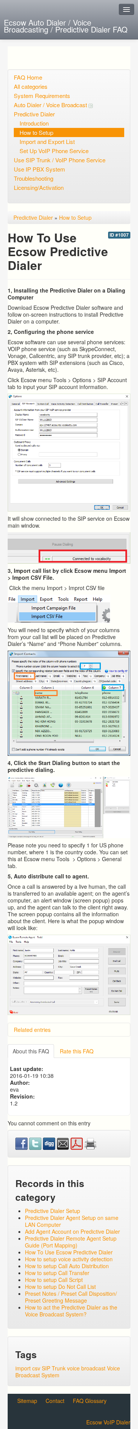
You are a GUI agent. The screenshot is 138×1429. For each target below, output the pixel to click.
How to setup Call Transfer (57, 1273)
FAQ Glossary (90, 1400)
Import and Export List (47, 141)
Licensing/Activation (39, 187)
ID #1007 (119, 235)
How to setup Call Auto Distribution (67, 1266)
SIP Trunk (54, 1368)
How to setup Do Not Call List (60, 1286)
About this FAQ (31, 1051)
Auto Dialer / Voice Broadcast (51, 105)
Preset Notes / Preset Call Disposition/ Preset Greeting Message (71, 1297)
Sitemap (27, 1400)
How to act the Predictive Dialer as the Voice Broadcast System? (71, 1310)
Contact (55, 1400)
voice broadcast (86, 1368)
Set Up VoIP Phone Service (54, 151)
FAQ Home (28, 77)
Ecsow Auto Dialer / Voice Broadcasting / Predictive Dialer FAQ (66, 26)
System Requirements (42, 96)
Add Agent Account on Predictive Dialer (72, 1231)
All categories (31, 86)
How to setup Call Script (54, 1279)
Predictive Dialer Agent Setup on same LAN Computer (71, 1221)
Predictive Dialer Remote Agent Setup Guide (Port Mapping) (71, 1241)
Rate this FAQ (77, 1051)
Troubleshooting (33, 178)
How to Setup (36, 132)
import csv (27, 1368)
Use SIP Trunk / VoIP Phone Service (59, 160)
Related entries (32, 1029)
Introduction (34, 123)
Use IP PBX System (39, 169)
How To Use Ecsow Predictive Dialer (69, 1252)
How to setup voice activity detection (69, 1259)
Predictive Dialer (34, 114)
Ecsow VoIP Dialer (108, 1422)
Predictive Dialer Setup (52, 1211)
